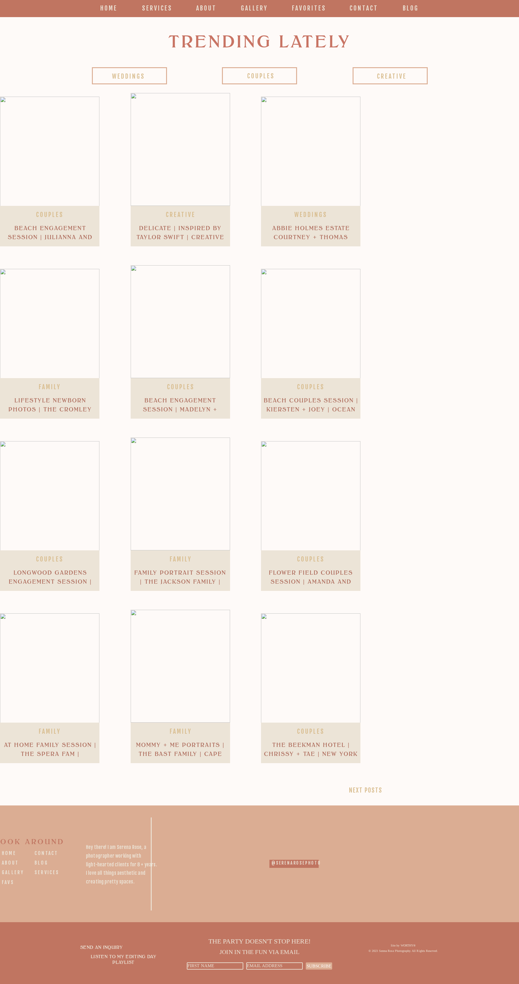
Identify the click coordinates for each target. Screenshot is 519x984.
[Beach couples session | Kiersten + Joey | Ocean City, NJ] (310, 325)
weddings (310, 214)
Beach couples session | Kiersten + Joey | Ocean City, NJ (311, 409)
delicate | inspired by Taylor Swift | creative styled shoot (180, 237)
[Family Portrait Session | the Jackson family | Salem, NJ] (180, 494)
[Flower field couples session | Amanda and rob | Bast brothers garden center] (310, 497)
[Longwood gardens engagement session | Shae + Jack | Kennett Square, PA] (49, 497)
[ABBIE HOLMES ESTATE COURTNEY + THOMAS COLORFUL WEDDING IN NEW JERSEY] (310, 153)
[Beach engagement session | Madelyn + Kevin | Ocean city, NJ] (180, 321)
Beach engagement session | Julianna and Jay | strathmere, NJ (50, 237)
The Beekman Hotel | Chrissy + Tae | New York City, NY (311, 754)
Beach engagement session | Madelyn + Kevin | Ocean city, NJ (180, 409)
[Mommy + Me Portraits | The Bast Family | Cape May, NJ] (180, 666)
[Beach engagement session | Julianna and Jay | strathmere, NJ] (49, 153)
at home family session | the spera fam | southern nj (50, 754)
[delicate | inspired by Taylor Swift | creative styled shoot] (180, 149)
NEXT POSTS (365, 790)
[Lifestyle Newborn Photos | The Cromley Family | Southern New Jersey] (49, 325)
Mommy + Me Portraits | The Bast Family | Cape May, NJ (180, 754)
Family (50, 387)
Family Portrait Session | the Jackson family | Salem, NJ (180, 582)
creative (181, 214)
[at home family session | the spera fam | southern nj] (49, 669)
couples (50, 214)
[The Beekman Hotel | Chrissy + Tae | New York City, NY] (310, 669)
